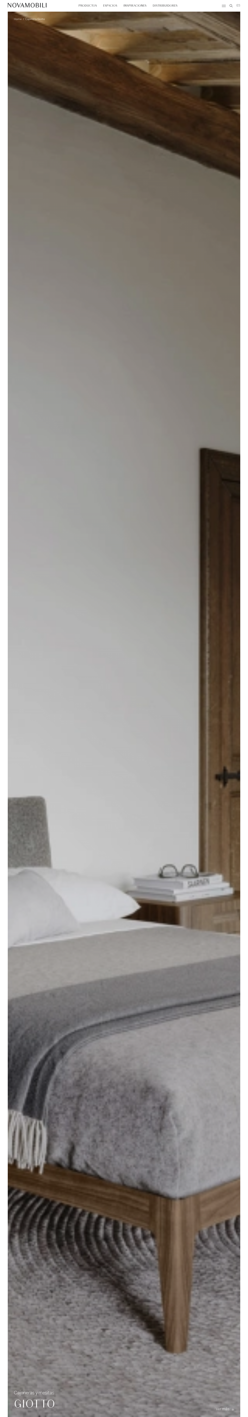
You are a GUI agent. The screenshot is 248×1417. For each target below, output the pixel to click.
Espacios (110, 5)
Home (18, 19)
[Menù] (224, 6)
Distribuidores (165, 5)
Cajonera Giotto (35, 19)
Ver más (222, 1409)
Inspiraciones (134, 5)
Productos (87, 5)
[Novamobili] (27, 6)
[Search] (231, 5)
